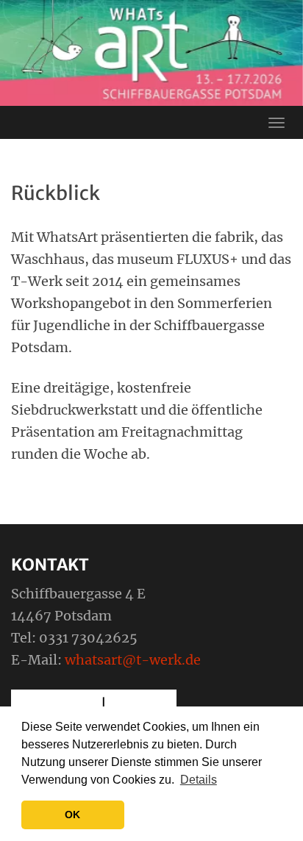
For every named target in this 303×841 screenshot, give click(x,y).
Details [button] (198, 779)
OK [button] (72, 814)
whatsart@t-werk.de (133, 659)
